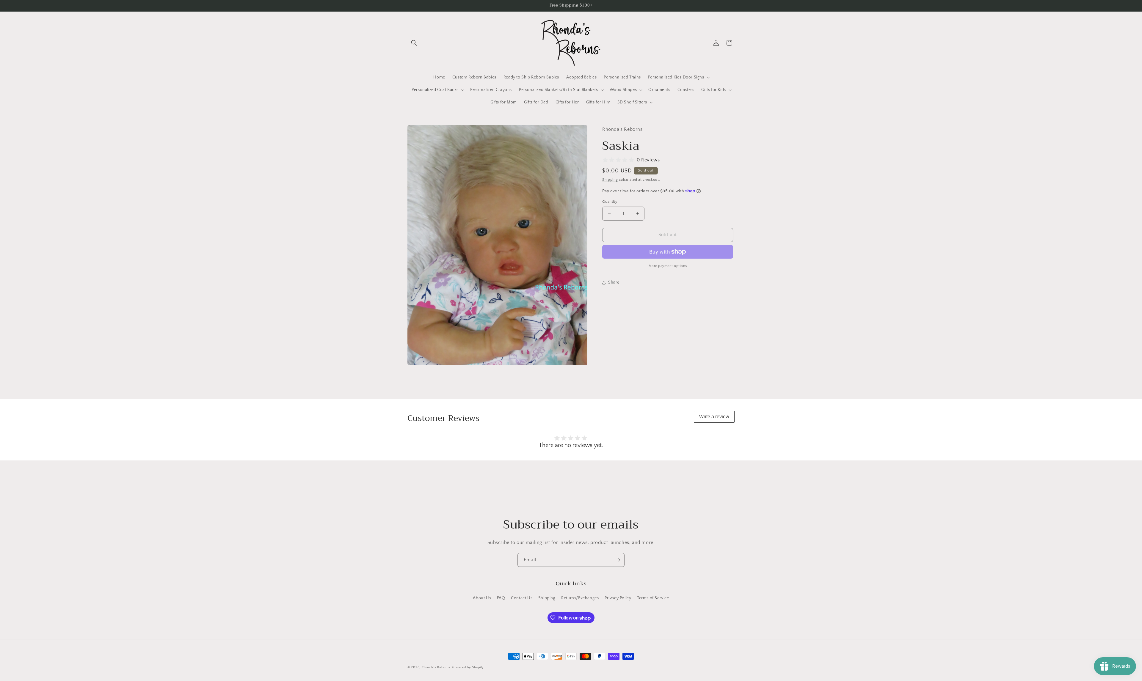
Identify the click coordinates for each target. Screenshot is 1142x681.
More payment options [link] (668, 266)
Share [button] (613, 282)
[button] (414, 42)
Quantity (609, 201)
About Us (482, 598)
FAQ (501, 598)
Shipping (610, 180)
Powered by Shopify (468, 667)
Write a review (714, 416)
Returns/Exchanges (580, 598)
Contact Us (521, 598)
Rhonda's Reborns (436, 667)
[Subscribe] (617, 560)
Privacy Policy (618, 598)
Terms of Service (653, 598)
